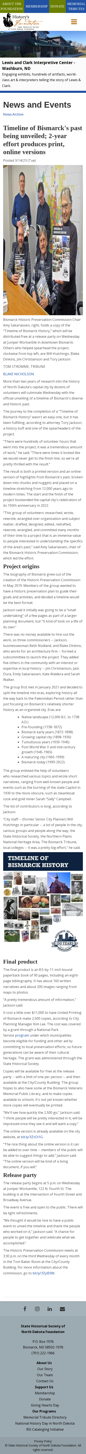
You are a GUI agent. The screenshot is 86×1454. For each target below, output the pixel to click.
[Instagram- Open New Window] (37, 1309)
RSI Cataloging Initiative (45, 1429)
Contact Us (44, 1381)
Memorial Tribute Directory (45, 1417)
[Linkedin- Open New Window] (50, 1309)
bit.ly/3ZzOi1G (32, 1137)
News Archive (13, 114)
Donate (57, 6)
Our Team (45, 1375)
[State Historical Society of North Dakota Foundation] (23, 21)
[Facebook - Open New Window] (25, 1309)
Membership (37, 6)
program (22, 1035)
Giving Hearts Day (45, 1405)
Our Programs (44, 1411)
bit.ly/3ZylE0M (43, 1273)
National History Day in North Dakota (45, 1423)
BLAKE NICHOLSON (18, 374)
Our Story (45, 1369)
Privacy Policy (43, 1441)
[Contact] (62, 1309)
